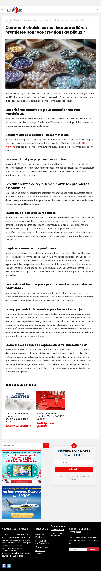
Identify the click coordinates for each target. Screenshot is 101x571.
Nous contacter (58, 526)
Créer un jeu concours (56, 534)
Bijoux (17, 20)
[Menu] (3, 9)
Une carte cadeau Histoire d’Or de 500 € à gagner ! (50, 416)
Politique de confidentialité (42, 542)
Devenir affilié (57, 529)
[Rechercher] (46, 445)
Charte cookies (42, 547)
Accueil (8, 20)
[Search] (97, 9)
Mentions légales (39, 536)
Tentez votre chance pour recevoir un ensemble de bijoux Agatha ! (17, 417)
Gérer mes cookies (40, 551)
